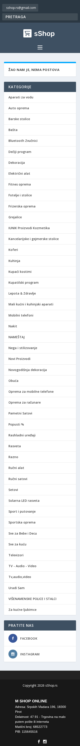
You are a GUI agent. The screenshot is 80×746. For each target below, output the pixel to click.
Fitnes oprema (19, 184)
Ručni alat (16, 468)
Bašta (13, 130)
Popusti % (16, 424)
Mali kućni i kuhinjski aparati (30, 304)
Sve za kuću (17, 544)
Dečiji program (19, 152)
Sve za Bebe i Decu (22, 533)
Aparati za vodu (20, 97)
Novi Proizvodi (19, 359)
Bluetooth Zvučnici (23, 141)
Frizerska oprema (22, 206)
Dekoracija (16, 162)
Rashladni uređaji (22, 435)
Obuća (13, 381)
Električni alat (19, 173)
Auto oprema (18, 108)
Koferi (13, 250)
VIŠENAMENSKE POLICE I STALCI (32, 599)
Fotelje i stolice (20, 195)
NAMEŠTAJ (16, 337)
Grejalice (15, 217)
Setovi (13, 490)
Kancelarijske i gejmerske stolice (33, 239)
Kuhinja (14, 261)
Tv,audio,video (19, 577)
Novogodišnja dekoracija (27, 370)
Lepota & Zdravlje (22, 293)
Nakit (12, 326)
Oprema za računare (24, 402)
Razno (13, 457)
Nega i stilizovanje (22, 348)
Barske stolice (19, 119)
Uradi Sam (16, 588)
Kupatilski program (23, 282)
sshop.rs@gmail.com (21, 8)
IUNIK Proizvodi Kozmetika (29, 228)
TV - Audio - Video (22, 566)
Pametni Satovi (20, 413)
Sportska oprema (22, 522)
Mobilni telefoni (20, 315)
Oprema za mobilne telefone (31, 391)
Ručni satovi (17, 479)
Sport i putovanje (22, 511)
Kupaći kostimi (20, 271)
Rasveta (14, 446)
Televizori (16, 555)
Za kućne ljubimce (22, 609)
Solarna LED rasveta (24, 500)
